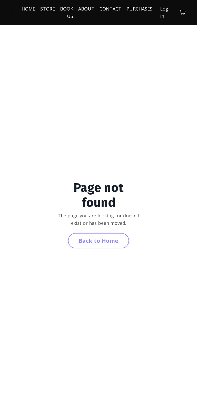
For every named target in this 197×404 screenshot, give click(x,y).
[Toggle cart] (183, 12)
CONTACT (110, 9)
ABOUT (86, 9)
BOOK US (66, 12)
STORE (47, 9)
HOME (28, 9)
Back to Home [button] (98, 240)
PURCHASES (139, 9)
